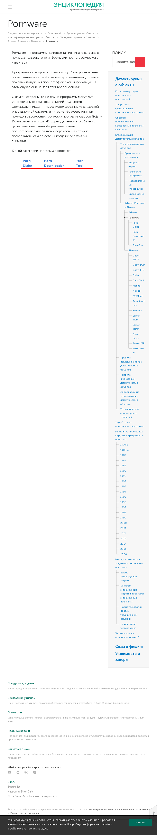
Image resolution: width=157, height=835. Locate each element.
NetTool (137, 290)
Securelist (14, 786)
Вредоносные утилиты (136, 196)
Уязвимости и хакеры (127, 656)
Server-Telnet (136, 326)
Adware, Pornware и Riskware (134, 205)
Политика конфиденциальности (99, 809)
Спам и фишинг (129, 646)
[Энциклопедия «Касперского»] (79, 7)
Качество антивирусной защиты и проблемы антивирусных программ (132, 593)
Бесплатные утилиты (21, 698)
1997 (123, 507)
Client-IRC (138, 270)
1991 (123, 476)
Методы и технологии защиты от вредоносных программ (129, 563)
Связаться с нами (19, 749)
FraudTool (138, 280)
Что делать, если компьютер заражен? (127, 635)
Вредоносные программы (132, 155)
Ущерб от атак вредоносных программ (129, 424)
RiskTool (137, 310)
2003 (123, 538)
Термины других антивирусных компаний (129, 413)
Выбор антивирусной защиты (128, 576)
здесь (44, 828)
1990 (123, 470)
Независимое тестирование (128, 626)
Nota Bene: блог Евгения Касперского (32, 796)
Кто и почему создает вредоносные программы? (127, 95)
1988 (123, 460)
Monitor (137, 285)
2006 (123, 554)
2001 (123, 528)
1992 (123, 481)
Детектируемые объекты (128, 82)
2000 (123, 523)
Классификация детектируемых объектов (129, 136)
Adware (133, 212)
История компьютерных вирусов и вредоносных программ (129, 435)
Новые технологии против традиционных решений (131, 613)
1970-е (124, 444)
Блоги (11, 782)
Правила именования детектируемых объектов (129, 380)
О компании (16, 712)
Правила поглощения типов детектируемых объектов (131, 363)
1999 (123, 517)
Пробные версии (19, 730)
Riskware (133, 250)
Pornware (134, 217)
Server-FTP (139, 343)
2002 (123, 533)
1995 (123, 496)
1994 (123, 491)
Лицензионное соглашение (133, 809)
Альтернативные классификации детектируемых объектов (129, 398)
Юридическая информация (24, 813)
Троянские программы (135, 173)
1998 (123, 512)
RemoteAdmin (139, 303)
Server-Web (136, 317)
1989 (123, 465)
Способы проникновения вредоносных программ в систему (129, 123)
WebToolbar (138, 350)
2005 (123, 548)
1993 (123, 486)
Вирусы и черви (134, 164)
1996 (123, 502)
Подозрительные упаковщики (137, 184)
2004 (123, 543)
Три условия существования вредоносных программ (129, 108)
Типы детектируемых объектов (132, 146)
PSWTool (137, 296)
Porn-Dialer (136, 224)
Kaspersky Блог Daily (21, 791)
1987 (123, 455)
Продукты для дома (21, 683)
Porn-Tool (138, 245)
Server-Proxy (136, 336)
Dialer (136, 275)
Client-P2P (139, 264)
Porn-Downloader (138, 236)
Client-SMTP (136, 257)
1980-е (124, 450)
